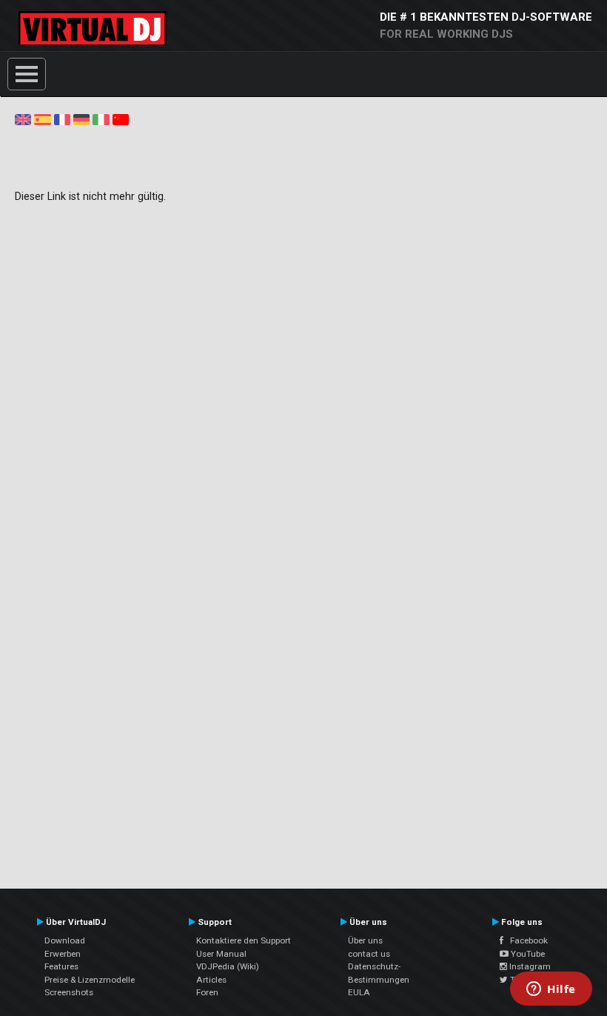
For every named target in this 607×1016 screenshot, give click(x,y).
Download (64, 940)
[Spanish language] (42, 118)
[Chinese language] (121, 118)
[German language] (81, 118)
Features (61, 966)
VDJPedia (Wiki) (227, 966)
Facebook (525, 940)
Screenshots (68, 992)
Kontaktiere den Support (243, 940)
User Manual (221, 954)
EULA (359, 992)
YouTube (527, 954)
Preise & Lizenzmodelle (89, 980)
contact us (369, 954)
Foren (207, 992)
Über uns (365, 940)
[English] (23, 118)
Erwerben (62, 954)
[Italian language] (101, 118)
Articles (211, 980)
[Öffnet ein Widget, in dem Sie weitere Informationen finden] (551, 990)
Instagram (529, 966)
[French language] (62, 118)
